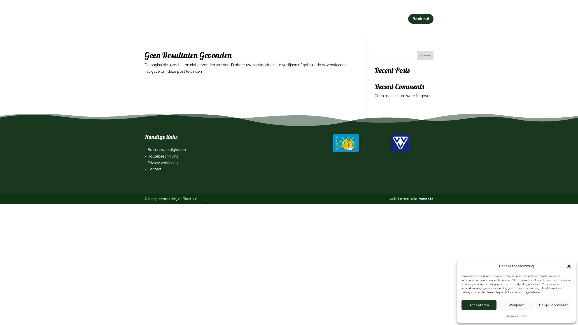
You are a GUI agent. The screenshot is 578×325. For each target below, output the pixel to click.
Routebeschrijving (163, 156)
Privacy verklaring (516, 316)
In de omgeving (281, 18)
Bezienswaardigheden (166, 149)
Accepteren (479, 305)
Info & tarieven (246, 18)
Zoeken (425, 55)
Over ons (309, 18)
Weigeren (516, 305)
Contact (331, 18)
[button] (569, 266)
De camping (210, 18)
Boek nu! (421, 18)
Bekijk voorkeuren (553, 305)
